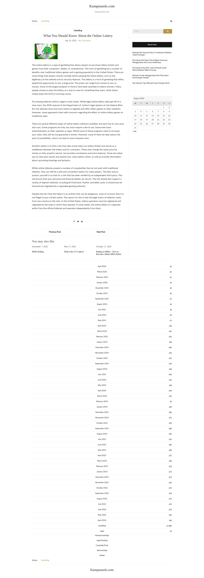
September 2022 (102, 493)
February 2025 (102, 337)
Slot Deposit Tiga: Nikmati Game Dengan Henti (150, 83)
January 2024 (102, 407)
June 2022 (102, 510)
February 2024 (102, 401)
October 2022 (102, 488)
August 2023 (102, 434)
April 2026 (102, 266)
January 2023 (102, 472)
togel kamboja (102, 540)
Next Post (101, 232)
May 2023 (102, 450)
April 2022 (102, 520)
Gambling (45, 21)
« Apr (134, 131)
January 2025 (102, 342)
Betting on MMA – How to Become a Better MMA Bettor (108, 252)
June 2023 (102, 445)
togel (102, 531)
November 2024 (102, 353)
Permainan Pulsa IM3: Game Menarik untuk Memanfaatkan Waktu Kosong (149, 69)
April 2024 (102, 391)
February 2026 (102, 277)
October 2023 (102, 423)
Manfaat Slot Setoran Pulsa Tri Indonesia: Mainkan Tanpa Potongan (151, 54)
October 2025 (102, 293)
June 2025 (102, 315)
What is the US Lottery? (74, 251)
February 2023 (102, 466)
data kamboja (102, 550)
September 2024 (102, 364)
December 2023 (102, 412)
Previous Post (55, 232)
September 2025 (102, 299)
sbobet (102, 555)
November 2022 (102, 483)
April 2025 (102, 326)
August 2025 (102, 304)
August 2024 (102, 369)
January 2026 (102, 283)
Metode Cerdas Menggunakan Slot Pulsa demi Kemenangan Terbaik (150, 77)
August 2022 (102, 499)
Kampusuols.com (102, 6)
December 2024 (102, 347)
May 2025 (102, 320)
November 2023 (102, 418)
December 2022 (102, 477)
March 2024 (102, 396)
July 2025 (102, 310)
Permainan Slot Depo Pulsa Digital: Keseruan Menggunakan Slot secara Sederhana (149, 61)
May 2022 (102, 515)
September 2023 (102, 428)
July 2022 (102, 504)
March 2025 (102, 331)
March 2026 (102, 272)
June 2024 (102, 380)
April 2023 (102, 455)
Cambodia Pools (102, 545)
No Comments (84, 41)
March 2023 (102, 461)
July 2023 (102, 439)
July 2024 (102, 374)
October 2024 (102, 358)
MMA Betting (38, 251)
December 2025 (102, 288)
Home (34, 21)
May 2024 (102, 385)
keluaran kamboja (102, 535)
